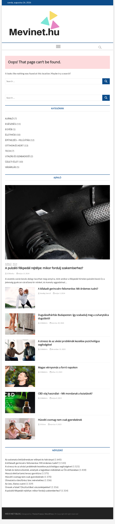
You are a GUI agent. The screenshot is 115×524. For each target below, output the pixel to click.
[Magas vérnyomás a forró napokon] (20, 376)
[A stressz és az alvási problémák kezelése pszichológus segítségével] (20, 350)
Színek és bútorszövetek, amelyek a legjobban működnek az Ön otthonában (42, 470)
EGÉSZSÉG (10, 124)
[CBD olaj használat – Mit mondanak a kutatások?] (20, 402)
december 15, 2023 (58, 349)
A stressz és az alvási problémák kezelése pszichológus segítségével (38, 466)
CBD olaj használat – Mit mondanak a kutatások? (65, 393)
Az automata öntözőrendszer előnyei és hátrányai (29, 459)
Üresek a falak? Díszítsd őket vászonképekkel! (28, 487)
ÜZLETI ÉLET (11, 161)
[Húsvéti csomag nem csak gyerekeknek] (20, 428)
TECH (8, 151)
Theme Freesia (38, 514)
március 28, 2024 (57, 323)
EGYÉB (8, 129)
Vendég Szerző (45, 293)
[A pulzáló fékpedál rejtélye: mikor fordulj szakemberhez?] (57, 222)
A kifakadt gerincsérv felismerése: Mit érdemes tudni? (68, 288)
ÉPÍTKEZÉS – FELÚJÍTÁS (17, 140)
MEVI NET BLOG (13, 513)
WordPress (49, 514)
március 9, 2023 (55, 424)
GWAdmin (43, 323)
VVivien (43, 424)
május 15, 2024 (23, 273)
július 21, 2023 (56, 372)
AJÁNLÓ (9, 118)
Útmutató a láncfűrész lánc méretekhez (24, 480)
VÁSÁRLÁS (10, 167)
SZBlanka (10, 273)
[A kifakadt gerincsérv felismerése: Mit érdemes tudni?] (20, 297)
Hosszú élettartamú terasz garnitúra (23, 473)
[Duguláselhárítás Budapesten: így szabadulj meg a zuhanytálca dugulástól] (20, 324)
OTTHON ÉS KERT (14, 145)
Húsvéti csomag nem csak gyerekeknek (60, 419)
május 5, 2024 (60, 293)
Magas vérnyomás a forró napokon (58, 367)
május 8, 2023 (56, 398)
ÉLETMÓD (10, 134)
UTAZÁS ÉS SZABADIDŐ (17, 156)
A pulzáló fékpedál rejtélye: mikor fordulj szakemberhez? (44, 268)
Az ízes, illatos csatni (15, 483)
